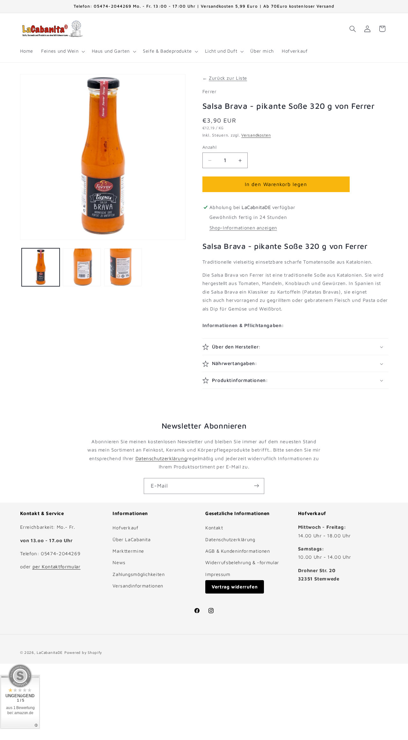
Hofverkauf (125, 527)
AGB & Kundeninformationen (237, 551)
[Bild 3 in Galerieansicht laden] (123, 267)
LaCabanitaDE (50, 652)
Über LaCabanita (131, 539)
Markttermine (128, 551)
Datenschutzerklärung (161, 458)
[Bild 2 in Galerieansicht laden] (82, 267)
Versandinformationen (138, 585)
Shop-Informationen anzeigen (243, 227)
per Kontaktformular (57, 567)
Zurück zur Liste (228, 78)
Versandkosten (256, 135)
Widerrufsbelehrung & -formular (242, 562)
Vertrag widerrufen (235, 586)
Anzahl (209, 147)
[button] (62, 51)
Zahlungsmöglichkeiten (138, 574)
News (119, 562)
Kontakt (214, 527)
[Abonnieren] (256, 486)
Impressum (217, 574)
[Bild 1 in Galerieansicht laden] (41, 267)
